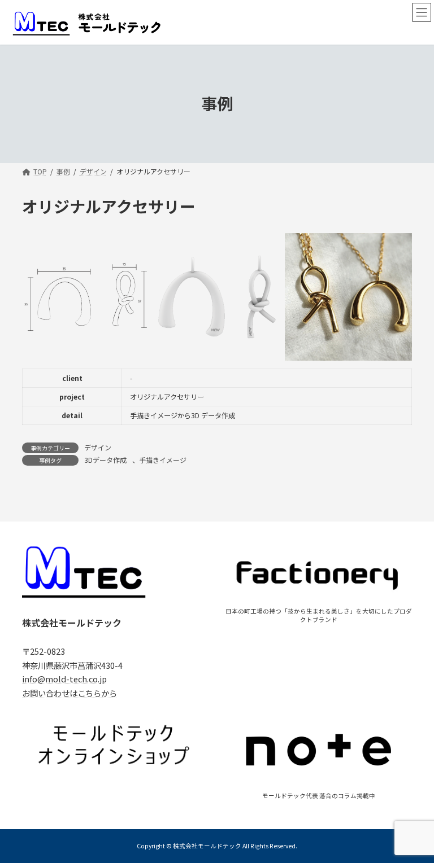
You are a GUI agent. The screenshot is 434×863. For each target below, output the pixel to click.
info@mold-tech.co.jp (64, 679)
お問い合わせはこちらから (69, 693)
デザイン (97, 447)
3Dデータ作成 (105, 460)
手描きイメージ (162, 460)
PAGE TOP (413, 826)
